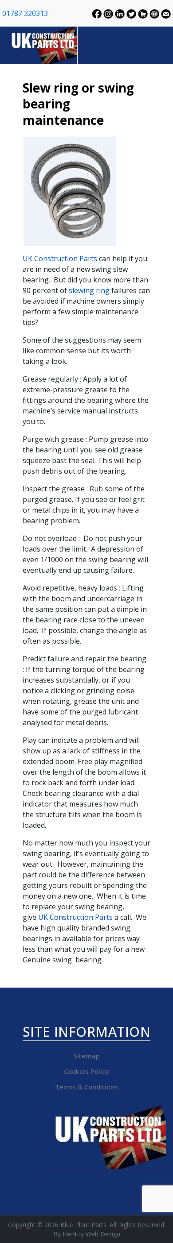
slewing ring (89, 290)
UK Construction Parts (60, 258)
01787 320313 (25, 13)
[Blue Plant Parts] (43, 44)
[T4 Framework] (108, 1137)
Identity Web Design (91, 1234)
